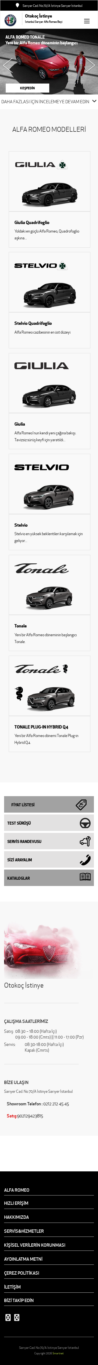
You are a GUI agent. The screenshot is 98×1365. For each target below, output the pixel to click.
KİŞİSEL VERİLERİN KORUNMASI (34, 1245)
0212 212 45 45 (56, 1104)
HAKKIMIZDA (16, 1217)
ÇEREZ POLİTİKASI (21, 1273)
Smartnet (58, 1353)
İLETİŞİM (12, 1287)
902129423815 (30, 1116)
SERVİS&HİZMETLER (24, 1231)
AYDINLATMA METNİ (23, 1259)
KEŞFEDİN (27, 88)
